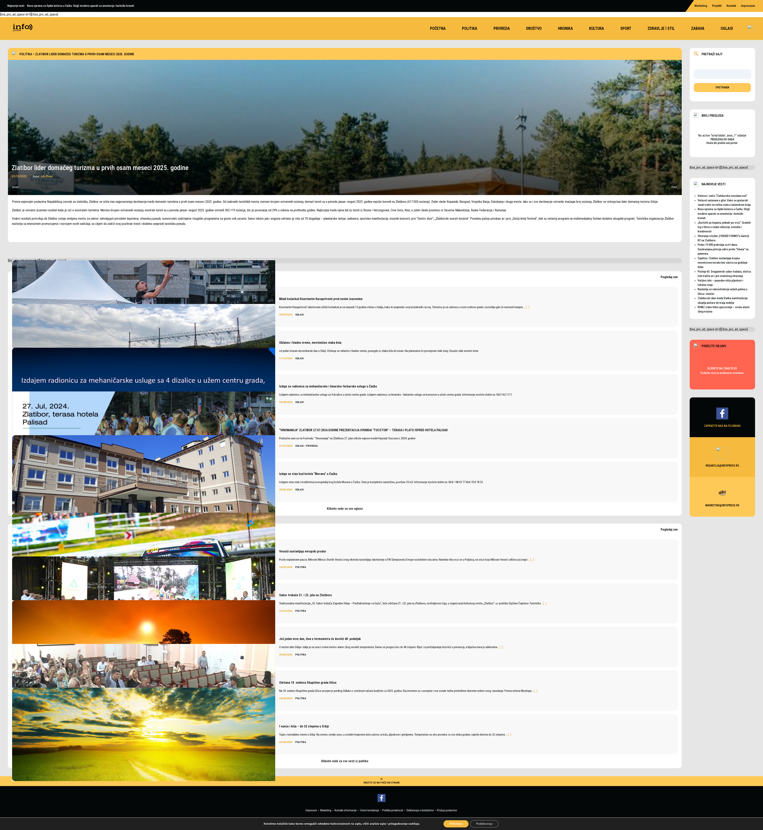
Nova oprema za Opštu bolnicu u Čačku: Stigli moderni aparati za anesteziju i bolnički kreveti (724, 214)
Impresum (311, 810)
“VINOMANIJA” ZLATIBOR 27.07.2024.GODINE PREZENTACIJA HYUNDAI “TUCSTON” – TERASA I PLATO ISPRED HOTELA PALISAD (363, 430)
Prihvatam (456, 824)
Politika (469, 28)
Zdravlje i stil (661, 28)
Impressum (748, 6)
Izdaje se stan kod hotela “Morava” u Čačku (308, 474)
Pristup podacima (447, 810)
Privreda (502, 28)
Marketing (700, 6)
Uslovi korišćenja (369, 810)
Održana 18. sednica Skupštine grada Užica (307, 682)
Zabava (697, 28)
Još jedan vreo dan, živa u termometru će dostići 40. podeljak (320, 639)
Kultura (596, 28)
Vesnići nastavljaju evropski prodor (302, 551)
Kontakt (731, 6)
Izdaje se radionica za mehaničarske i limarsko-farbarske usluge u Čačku (328, 386)
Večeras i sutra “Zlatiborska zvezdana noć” (722, 195)
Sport (625, 28)
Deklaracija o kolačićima (420, 810)
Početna (438, 28)
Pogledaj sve (669, 277)
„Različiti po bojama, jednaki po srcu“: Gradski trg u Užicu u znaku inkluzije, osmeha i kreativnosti (724, 227)
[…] (527, 307)
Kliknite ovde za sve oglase (345, 509)
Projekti (717, 6)
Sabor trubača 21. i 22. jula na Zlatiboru (305, 595)
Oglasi (727, 28)
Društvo (534, 28)
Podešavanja (484, 824)
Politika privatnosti (392, 810)
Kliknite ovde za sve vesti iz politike (344, 761)
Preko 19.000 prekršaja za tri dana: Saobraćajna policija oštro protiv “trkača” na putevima (723, 249)
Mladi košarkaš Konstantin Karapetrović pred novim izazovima (320, 299)
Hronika (565, 28)
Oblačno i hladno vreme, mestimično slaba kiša (310, 343)
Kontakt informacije (346, 810)
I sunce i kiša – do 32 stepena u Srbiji (304, 726)
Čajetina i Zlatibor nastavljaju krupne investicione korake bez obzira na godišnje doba (722, 263)
